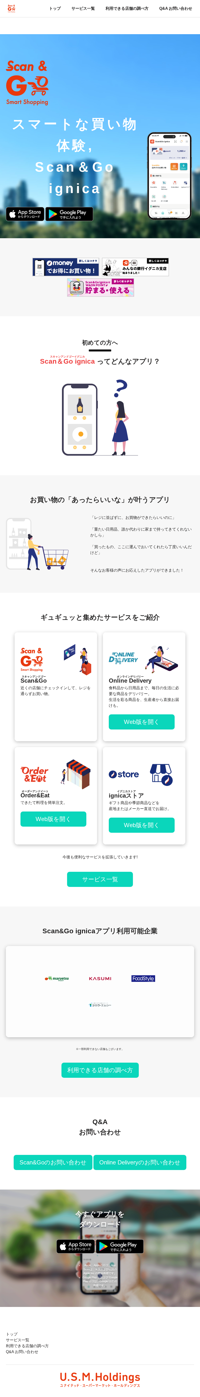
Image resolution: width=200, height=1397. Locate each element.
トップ (55, 8)
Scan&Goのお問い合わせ (53, 1162)
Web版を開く (142, 722)
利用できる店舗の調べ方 (127, 8)
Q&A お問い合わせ (175, 8)
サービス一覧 (83, 8)
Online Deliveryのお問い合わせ (139, 1162)
